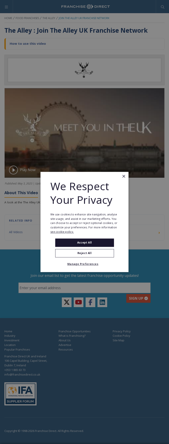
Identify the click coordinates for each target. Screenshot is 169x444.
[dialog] (84, 222)
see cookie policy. (62, 232)
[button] (84, 264)
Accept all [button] (84, 242)
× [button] (123, 176)
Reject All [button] (84, 253)
